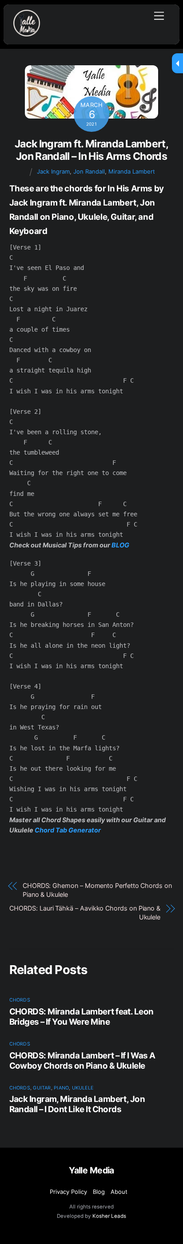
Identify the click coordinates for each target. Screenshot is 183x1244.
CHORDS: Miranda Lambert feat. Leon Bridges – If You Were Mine (81, 1016)
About (119, 1191)
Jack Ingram (53, 171)
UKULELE (83, 1088)
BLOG (120, 545)
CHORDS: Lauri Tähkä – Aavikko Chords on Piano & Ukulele (84, 912)
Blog (99, 1191)
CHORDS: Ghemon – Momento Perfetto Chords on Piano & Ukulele (97, 890)
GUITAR (42, 1088)
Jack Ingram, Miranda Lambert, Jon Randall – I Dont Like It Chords (77, 1104)
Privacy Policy (68, 1191)
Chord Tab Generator (68, 830)
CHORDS (19, 1000)
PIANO (61, 1088)
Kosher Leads (109, 1216)
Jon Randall (89, 171)
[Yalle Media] (26, 32)
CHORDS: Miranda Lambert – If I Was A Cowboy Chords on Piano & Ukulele (82, 1060)
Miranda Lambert (131, 171)
